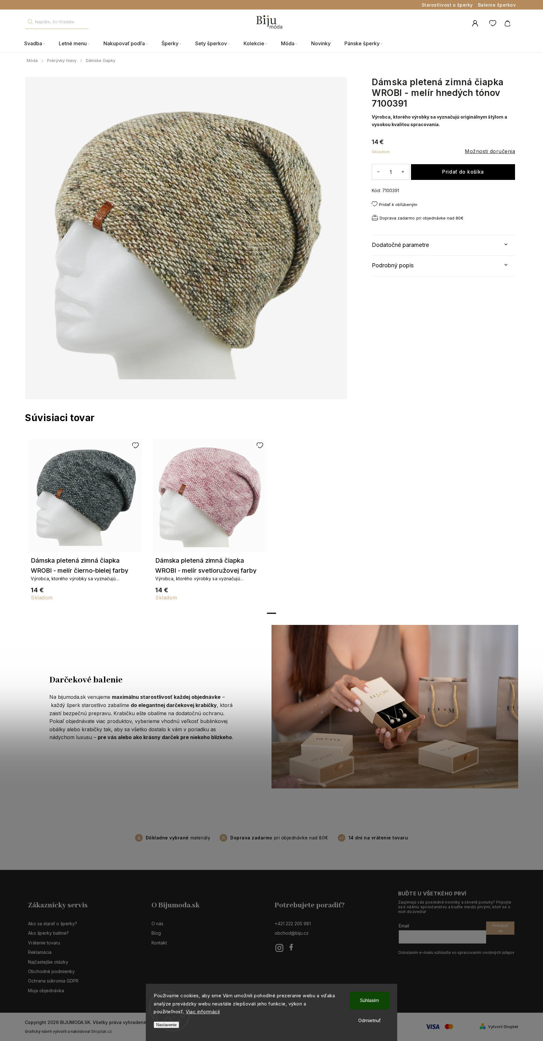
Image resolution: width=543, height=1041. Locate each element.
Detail (85, 499)
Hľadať (30, 22)
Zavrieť (494, 227)
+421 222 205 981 (293, 923)
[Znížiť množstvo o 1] (378, 172)
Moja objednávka (46, 990)
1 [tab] (271, 613)
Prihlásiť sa (500, 928)
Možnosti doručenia (490, 151)
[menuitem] (38, 44)
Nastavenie (166, 1024)
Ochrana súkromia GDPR (53, 980)
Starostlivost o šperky (447, 5)
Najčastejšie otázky (48, 962)
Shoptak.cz (101, 1031)
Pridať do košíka (463, 172)
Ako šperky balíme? (48, 933)
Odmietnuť (369, 1020)
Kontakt (159, 942)
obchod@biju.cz (292, 933)
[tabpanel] (85, 523)
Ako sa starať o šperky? (52, 923)
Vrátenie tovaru (44, 942)
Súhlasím (369, 1000)
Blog (156, 933)
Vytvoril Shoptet (503, 1026)
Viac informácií (203, 1012)
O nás (157, 923)
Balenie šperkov (497, 5)
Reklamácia (40, 952)
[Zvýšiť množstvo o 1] (403, 172)
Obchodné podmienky (51, 971)
